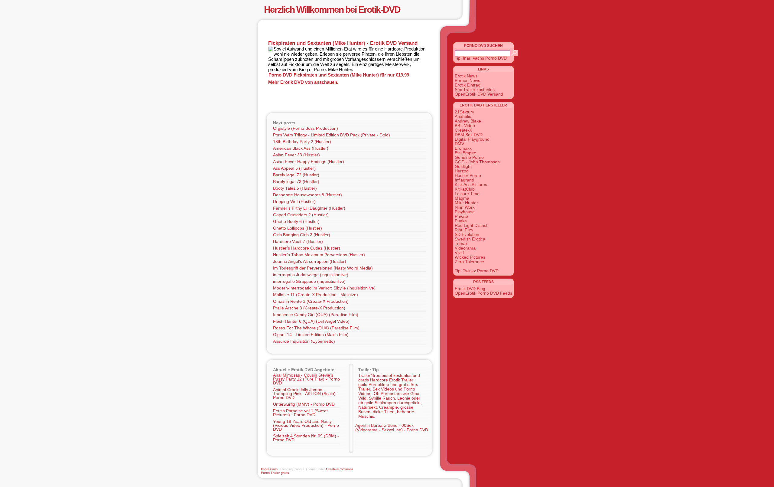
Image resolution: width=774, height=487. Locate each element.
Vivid (459, 252)
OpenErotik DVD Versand (479, 94)
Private (461, 216)
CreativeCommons (339, 469)
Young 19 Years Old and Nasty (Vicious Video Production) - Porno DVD (306, 425)
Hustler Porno (468, 175)
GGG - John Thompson (477, 162)
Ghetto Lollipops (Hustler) (297, 228)
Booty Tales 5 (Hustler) (295, 188)
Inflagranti (464, 180)
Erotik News (466, 76)
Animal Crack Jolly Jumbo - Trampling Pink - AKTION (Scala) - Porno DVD (305, 393)
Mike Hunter (466, 203)
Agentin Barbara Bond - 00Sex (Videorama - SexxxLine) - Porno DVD (391, 427)
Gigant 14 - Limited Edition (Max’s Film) (311, 334)
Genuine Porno (469, 157)
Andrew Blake (468, 121)
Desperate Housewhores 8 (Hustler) (307, 195)
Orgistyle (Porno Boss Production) (305, 128)
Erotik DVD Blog (470, 288)
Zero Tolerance (469, 262)
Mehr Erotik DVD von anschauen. (303, 82)
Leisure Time (467, 193)
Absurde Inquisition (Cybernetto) (304, 341)
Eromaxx (463, 148)
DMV (459, 144)
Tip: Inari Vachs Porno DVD (481, 58)
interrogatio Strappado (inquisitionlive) (309, 281)
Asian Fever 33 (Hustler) (296, 155)
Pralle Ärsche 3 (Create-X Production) (309, 308)
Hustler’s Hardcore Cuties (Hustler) (306, 248)
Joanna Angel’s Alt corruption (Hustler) (309, 261)
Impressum (269, 469)
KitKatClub (465, 189)
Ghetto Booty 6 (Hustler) (296, 221)
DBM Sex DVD (469, 134)
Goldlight (463, 166)
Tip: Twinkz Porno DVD (477, 271)
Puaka (461, 221)
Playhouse (465, 212)
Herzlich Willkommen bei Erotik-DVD (332, 10)
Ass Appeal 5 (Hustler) (294, 168)
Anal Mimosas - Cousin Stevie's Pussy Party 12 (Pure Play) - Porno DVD (306, 379)
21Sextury (464, 112)
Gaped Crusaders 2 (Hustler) (301, 215)
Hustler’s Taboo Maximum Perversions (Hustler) (319, 255)
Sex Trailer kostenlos (475, 89)
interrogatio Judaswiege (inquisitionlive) (310, 275)
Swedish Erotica (470, 239)
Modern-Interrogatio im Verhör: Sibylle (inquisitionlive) (324, 288)
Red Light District (471, 225)
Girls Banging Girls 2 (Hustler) (301, 235)
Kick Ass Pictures (471, 184)
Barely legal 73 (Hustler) (296, 181)
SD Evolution (467, 234)
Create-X (463, 130)
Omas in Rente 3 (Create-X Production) (311, 301)
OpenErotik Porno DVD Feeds (483, 293)
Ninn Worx (465, 207)
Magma (462, 198)
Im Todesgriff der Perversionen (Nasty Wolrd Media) (323, 268)
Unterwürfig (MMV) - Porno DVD (304, 404)
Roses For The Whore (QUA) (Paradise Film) (316, 328)
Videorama (465, 248)
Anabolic (463, 116)
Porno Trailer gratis (275, 473)
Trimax (461, 243)
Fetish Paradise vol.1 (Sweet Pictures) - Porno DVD (300, 413)
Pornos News (467, 80)
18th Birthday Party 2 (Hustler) (302, 141)
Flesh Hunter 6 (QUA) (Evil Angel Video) (311, 321)
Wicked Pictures (470, 257)
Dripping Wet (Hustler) (294, 201)
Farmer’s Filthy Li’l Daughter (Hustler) (309, 208)
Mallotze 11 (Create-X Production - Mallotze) (315, 295)
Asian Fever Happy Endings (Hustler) (308, 161)
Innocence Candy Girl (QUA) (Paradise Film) (315, 314)
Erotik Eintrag (467, 85)
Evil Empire (465, 153)
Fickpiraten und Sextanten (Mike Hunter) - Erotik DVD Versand (343, 43)
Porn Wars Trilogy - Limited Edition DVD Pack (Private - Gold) (331, 135)
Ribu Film (464, 230)
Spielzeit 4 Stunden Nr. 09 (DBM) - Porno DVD (306, 438)
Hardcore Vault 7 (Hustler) (298, 241)
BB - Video (465, 125)
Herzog (462, 171)
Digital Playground (472, 139)
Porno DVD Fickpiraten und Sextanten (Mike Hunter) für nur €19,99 (338, 74)
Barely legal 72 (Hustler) (296, 175)
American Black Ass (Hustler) (300, 148)
